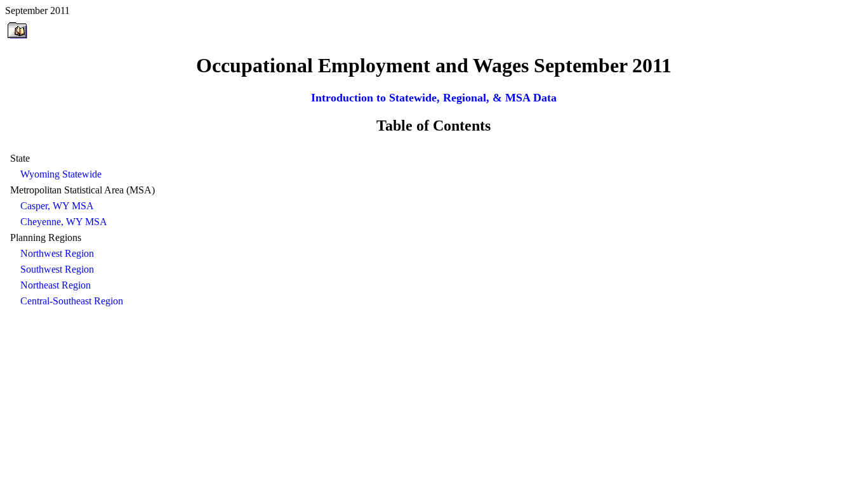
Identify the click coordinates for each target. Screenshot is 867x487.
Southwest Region (57, 269)
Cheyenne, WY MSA (63, 221)
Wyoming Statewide (61, 174)
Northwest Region (57, 253)
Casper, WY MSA (57, 205)
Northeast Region (55, 285)
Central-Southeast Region (71, 300)
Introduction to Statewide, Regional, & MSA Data (434, 97)
